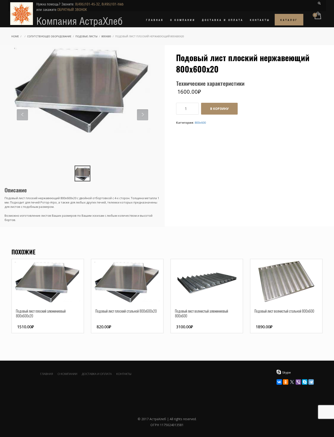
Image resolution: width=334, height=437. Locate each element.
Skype (286, 372)
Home (15, 36)
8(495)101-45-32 (87, 4)
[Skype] (304, 382)
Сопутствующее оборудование (49, 36)
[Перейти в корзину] (317, 15)
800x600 (106, 36)
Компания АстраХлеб (79, 21)
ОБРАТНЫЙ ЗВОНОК (72, 10)
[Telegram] (311, 382)
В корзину (219, 108)
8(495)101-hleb (113, 4)
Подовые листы (86, 36)
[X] (292, 382)
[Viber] (298, 382)
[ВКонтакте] (279, 382)
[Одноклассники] (285, 382)
